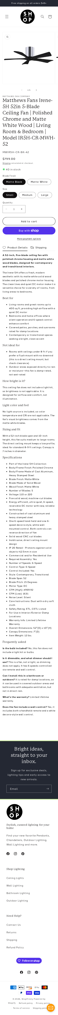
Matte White (39, 181)
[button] (6, 16)
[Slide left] (21, 90)
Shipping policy (40, 1008)
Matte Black (14, 181)
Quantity (8, 202)
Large (44, 194)
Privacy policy (43, 1003)
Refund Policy (15, 947)
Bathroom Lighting (18, 893)
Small (10, 194)
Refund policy (26, 1003)
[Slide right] (36, 90)
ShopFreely (27, 999)
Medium (27, 194)
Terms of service (21, 1008)
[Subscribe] (47, 789)
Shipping (6, 163)
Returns (11, 932)
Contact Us (13, 924)
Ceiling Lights (15, 878)
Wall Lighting (14, 885)
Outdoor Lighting (17, 900)
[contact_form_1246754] (51, 1008)
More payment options (29, 238)
